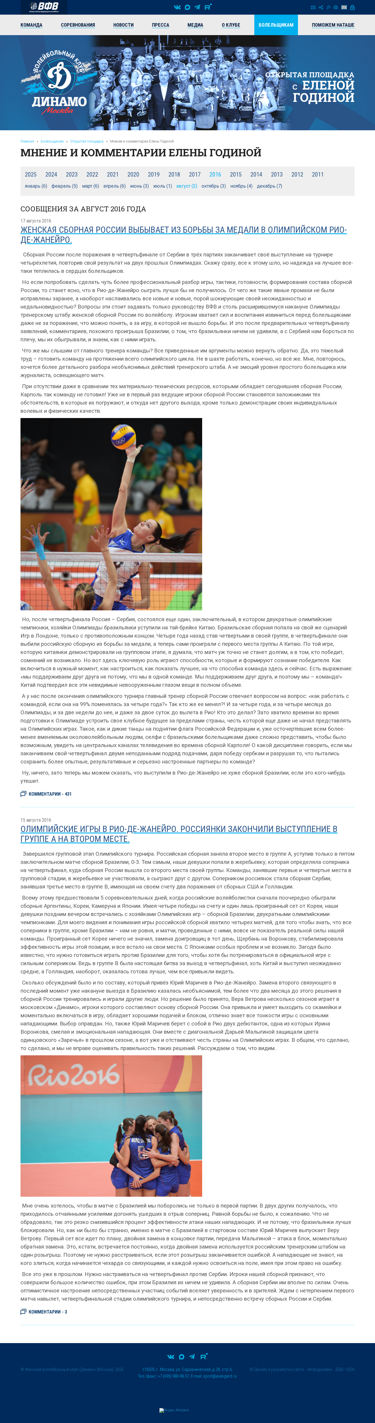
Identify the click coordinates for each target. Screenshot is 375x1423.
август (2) (186, 186)
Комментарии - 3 (48, 1312)
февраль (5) (65, 186)
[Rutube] (208, 7)
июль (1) (162, 186)
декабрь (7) (269, 186)
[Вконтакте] (177, 7)
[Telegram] (197, 7)
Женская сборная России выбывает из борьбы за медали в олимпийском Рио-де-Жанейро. (184, 235)
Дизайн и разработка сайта (279, 1369)
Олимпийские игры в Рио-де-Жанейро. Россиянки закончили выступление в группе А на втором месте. (179, 834)
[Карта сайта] (321, 7)
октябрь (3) (214, 186)
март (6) (90, 186)
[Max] (187, 7)
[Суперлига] (44, 7)
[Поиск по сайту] (328, 7)
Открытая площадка (86, 141)
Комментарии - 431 (50, 794)
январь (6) (36, 186)
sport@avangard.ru (220, 1376)
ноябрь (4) (241, 186)
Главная (27, 141)
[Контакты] (313, 7)
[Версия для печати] (336, 7)
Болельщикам (52, 141)
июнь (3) (139, 186)
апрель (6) (114, 186)
